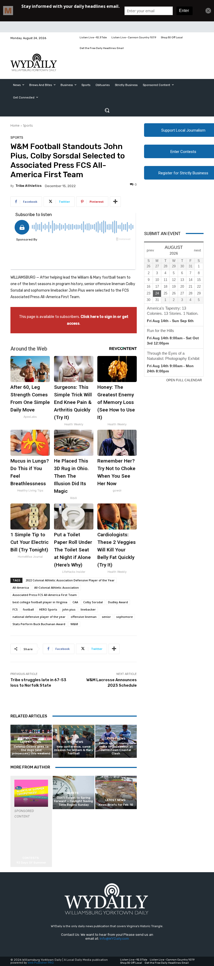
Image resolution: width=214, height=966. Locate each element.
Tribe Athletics (28, 185)
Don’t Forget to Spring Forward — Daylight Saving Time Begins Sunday (73, 801)
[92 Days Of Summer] (31, 793)
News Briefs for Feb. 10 (116, 805)
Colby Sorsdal (93, 602)
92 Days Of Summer (31, 862)
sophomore (124, 617)
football (28, 609)
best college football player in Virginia (40, 602)
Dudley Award (118, 602)
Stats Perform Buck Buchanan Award (39, 624)
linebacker (88, 609)
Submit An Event (162, 233)
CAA (75, 602)
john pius (68, 609)
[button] (107, 110)
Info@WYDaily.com (114, 938)
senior (106, 617)
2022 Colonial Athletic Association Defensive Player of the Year (70, 580)
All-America (21, 587)
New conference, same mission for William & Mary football (73, 750)
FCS (15, 609)
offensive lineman (84, 617)
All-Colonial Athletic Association (56, 587)
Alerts (73, 793)
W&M (74, 624)
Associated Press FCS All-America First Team (45, 595)
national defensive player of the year (39, 617)
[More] (115, 201)
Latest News (30, 742)
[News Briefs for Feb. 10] (116, 792)
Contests (30, 858)
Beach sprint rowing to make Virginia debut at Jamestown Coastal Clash (116, 748)
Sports (28, 125)
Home (15, 125)
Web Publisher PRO (41, 962)
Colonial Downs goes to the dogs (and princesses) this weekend (31, 750)
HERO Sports (48, 609)
